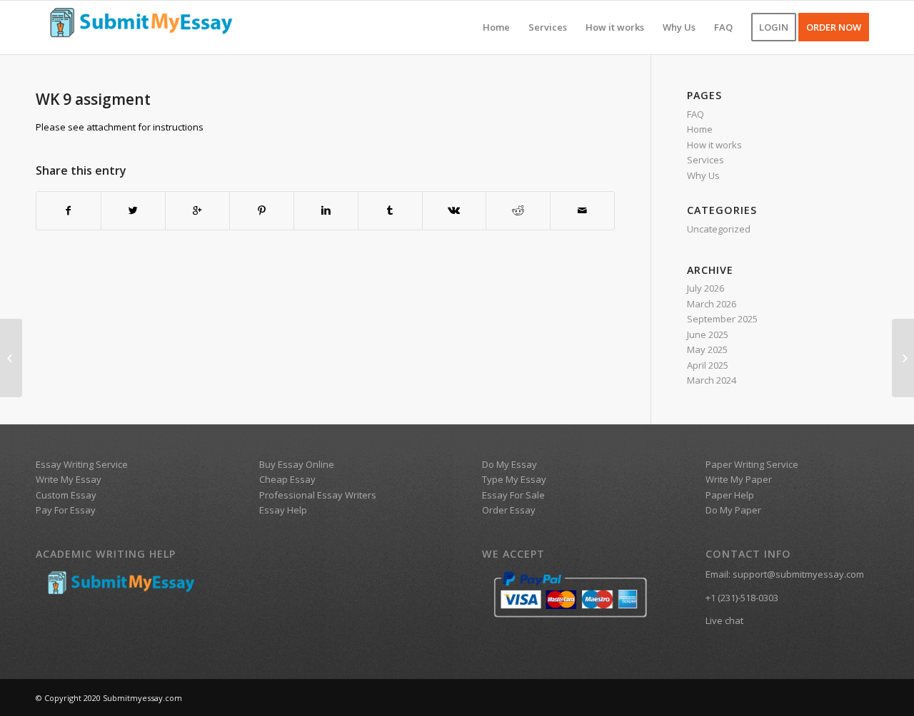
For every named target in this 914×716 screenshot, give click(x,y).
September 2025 (722, 318)
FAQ (695, 114)
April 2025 (707, 365)
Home (700, 129)
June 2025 (707, 334)
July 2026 (705, 288)
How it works (714, 144)
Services (705, 159)
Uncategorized (718, 229)
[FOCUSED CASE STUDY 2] (11, 358)
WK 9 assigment (93, 99)
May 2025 (707, 349)
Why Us (703, 175)
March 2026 (711, 303)
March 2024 (711, 380)
